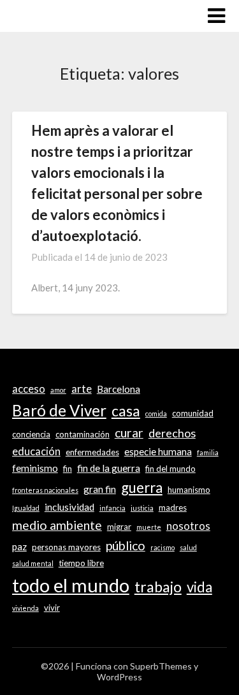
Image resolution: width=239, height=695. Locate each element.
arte (81, 389)
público (125, 545)
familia (208, 452)
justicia (142, 508)
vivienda (25, 608)
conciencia (31, 434)
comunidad (193, 413)
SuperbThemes (161, 666)
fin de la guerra (108, 468)
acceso (28, 389)
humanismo (189, 490)
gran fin (99, 489)
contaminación (82, 434)
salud (188, 547)
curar (129, 432)
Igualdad (26, 508)
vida (199, 587)
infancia (112, 508)
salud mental (33, 563)
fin (67, 469)
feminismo (35, 468)
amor (58, 390)
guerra (142, 487)
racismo (162, 547)
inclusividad (69, 507)
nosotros (188, 526)
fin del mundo (170, 469)
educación (36, 451)
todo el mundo (70, 585)
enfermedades (92, 452)
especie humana (158, 451)
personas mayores (66, 547)
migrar (119, 527)
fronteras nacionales (45, 490)
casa (126, 411)
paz (19, 546)
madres (173, 507)
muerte (148, 527)
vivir (52, 608)
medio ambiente (57, 525)
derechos (172, 433)
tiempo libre (81, 563)
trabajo (158, 587)
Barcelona (118, 389)
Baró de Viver (59, 410)
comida (156, 413)
